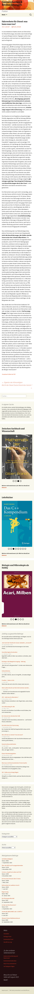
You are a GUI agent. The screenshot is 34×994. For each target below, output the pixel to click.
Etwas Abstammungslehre (9, 750)
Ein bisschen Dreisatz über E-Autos (11, 875)
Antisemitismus (6, 667)
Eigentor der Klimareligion (12, 382)
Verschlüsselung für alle (8, 703)
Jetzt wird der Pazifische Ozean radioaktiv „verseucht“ (17, 639)
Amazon (4, 488)
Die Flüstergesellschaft (8, 895)
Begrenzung (5, 888)
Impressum (5, 987)
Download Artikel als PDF (9, 374)
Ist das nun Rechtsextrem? (9, 901)
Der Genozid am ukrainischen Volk (11, 712)
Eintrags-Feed (7, 933)
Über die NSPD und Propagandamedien (12, 862)
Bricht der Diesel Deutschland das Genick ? (17, 386)
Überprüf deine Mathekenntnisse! (11, 914)
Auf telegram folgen (9, 963)
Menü (3, 15)
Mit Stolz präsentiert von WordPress (19, 987)
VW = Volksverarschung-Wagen (10, 768)
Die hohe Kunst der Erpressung (10, 722)
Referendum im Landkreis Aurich (10, 881)
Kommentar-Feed (8, 935)
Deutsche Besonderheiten (9, 740)
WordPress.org (8, 938)
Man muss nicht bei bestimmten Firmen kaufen (14, 759)
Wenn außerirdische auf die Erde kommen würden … (16, 684)
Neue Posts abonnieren (10, 960)
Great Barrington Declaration (9, 648)
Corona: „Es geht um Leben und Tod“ (11, 868)
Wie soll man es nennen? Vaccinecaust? (12, 731)
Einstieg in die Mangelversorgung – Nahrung (13, 658)
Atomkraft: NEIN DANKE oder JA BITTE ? (12, 908)
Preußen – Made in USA (8, 677)
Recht (14, 27)
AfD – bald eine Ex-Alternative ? (10, 693)
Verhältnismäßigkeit (7, 855)
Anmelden (6, 930)
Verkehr (19, 27)
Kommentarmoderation (10, 957)
